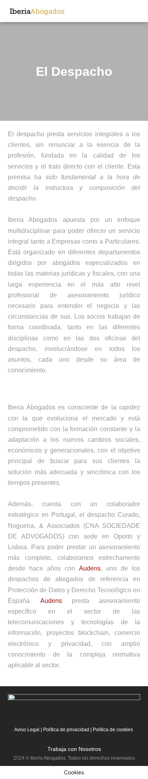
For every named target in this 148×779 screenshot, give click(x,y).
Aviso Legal (26, 729)
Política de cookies (112, 729)
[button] (138, 10)
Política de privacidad (66, 729)
